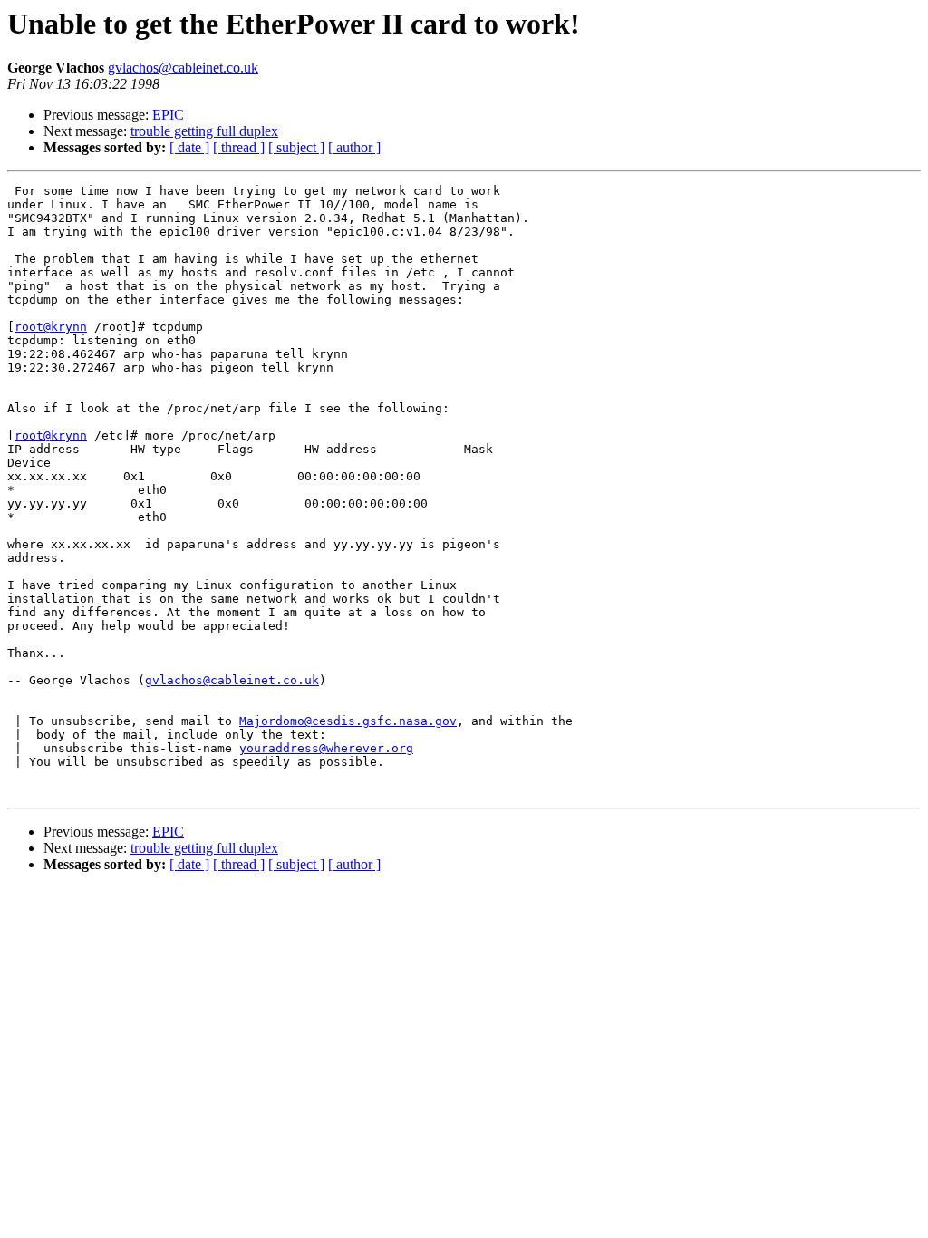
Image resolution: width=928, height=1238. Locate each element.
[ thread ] (239, 147)
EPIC (168, 114)
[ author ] (354, 147)
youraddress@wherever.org (326, 748)
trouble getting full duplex (204, 131)
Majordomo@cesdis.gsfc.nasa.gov (348, 721)
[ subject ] (296, 147)
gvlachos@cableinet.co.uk (183, 67)
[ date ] (189, 147)
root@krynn (50, 327)
